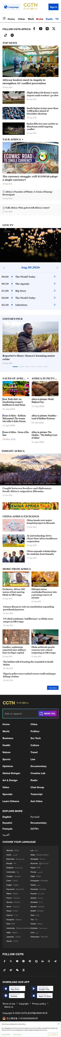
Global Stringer (11, 773)
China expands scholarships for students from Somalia (41, 552)
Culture (34, 745)
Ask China (36, 801)
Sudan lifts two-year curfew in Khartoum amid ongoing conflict (42, 126)
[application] (30, 245)
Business (8, 738)
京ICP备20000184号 (37, 1013)
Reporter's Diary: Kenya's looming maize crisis (29, 357)
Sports (6, 759)
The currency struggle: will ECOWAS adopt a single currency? (30, 178)
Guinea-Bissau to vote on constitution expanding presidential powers (28, 608)
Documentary (38, 766)
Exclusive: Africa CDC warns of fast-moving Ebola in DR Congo (14, 592)
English (7, 816)
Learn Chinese (11, 801)
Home (11, 18)
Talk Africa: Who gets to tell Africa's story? (27, 207)
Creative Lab (37, 773)
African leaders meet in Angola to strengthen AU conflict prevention (24, 82)
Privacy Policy (6, 1034)
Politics (34, 731)
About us (8, 1006)
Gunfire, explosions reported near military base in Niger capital (14, 650)
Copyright (23, 1003)
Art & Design (10, 780)
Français (8, 828)
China (21, 18)
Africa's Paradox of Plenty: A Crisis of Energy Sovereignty (27, 193)
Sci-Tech (35, 738)
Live (40, 18)
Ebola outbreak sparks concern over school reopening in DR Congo (43, 650)
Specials (8, 794)
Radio (49, 18)
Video (6, 787)
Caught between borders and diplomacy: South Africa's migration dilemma (27, 490)
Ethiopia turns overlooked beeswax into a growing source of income (44, 593)
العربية (6, 834)
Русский (34, 816)
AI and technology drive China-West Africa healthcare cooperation (42, 538)
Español (7, 822)
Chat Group (37, 787)
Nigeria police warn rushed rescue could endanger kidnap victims (29, 675)
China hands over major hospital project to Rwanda (41, 521)
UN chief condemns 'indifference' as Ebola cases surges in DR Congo (28, 620)
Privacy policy (39, 1003)
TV (56, 18)
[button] (16, 133)
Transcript (36, 794)
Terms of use (9, 1003)
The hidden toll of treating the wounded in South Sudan (28, 663)
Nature (6, 752)
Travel (34, 752)
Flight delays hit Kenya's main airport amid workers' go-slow (42, 94)
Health (6, 745)
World (31, 18)
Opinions (8, 766)
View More (53, 688)
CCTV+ (34, 828)
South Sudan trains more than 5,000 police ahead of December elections (42, 111)
